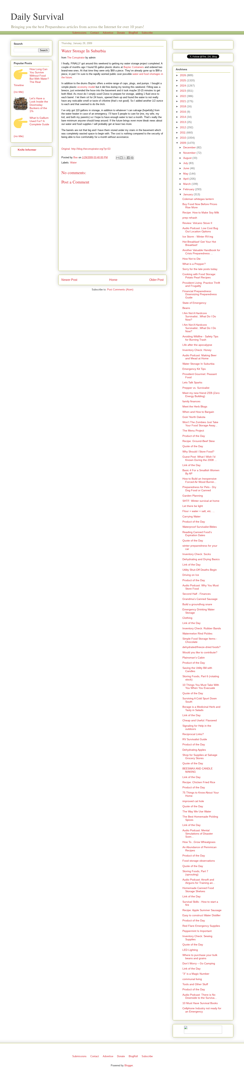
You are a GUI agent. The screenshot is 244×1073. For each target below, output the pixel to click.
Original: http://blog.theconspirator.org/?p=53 (85, 148)
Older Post (156, 279)
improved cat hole (193, 801)
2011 (183, 132)
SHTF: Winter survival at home (200, 500)
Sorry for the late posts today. (200, 269)
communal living (192, 979)
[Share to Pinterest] (132, 158)
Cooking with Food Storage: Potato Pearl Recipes (199, 276)
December (190, 147)
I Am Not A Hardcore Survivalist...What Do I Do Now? (199, 316)
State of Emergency (194, 302)
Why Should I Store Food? (198, 451)
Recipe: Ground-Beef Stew (198, 441)
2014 (183, 116)
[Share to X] (125, 158)
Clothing (187, 617)
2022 (183, 96)
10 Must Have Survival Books (200, 1003)
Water (73, 162)
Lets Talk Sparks (192, 382)
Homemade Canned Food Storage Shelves (198, 889)
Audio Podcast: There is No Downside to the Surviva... (199, 996)
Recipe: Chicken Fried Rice (198, 782)
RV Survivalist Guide (194, 739)
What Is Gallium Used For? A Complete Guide (39, 121)
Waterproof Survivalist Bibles (199, 526)
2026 (183, 75)
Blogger (128, 1065)
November (190, 152)
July (186, 163)
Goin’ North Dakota (193, 417)
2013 (183, 122)
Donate (121, 32)
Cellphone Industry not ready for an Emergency (201, 1010)
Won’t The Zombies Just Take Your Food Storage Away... (200, 424)
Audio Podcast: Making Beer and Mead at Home (199, 357)
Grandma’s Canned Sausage (200, 598)
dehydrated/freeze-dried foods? (201, 647)
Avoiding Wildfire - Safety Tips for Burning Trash (200, 338)
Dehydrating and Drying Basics (201, 559)
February (189, 189)
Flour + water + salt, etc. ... (198, 511)
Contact (94, 32)
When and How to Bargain (198, 411)
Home (113, 279)
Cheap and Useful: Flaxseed (199, 720)
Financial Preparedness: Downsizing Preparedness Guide (199, 294)
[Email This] (118, 158)
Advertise (108, 32)
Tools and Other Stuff (195, 984)
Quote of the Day (192, 446)
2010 (183, 137)
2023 (183, 90)
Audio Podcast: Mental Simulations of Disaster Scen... (197, 833)
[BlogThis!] (121, 158)
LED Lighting (190, 949)
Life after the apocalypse (197, 344)
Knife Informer (27, 149)
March (187, 183)
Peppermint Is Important (197, 930)
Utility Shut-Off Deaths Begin (199, 569)
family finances (191, 401)
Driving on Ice (190, 574)
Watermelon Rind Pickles (197, 633)
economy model (86, 87)
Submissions (79, 32)
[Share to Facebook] (128, 158)
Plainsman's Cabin (193, 657)
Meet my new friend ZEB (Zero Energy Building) (201, 394)
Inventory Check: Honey (196, 349)
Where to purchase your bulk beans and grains (199, 956)
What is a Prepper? (194, 263)
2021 (183, 101)
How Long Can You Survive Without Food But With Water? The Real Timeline (31, 77)
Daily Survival (37, 16)
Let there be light (192, 505)
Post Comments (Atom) (120, 289)
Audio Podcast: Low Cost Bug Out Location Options (200, 230)
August (187, 157)
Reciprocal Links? (193, 734)
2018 (183, 106)
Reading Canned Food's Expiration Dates (197, 534)
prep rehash (189, 217)
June (186, 168)
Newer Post (69, 279)
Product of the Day (193, 435)
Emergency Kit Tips (194, 368)
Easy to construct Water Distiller (201, 915)
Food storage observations (198, 860)
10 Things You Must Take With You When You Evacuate (200, 686)
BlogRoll (133, 32)
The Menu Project (193, 430)
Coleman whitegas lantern (198, 198)
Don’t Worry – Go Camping (198, 963)
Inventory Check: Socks (196, 554)
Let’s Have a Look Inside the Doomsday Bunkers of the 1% (39, 105)
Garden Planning (192, 495)
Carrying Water (191, 516)
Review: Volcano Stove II (197, 223)
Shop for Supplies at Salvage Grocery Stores (199, 756)
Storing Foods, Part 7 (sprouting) (195, 873)
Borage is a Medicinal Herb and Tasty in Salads (201, 708)
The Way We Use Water (196, 811)
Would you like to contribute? (199, 652)
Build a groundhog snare (197, 604)
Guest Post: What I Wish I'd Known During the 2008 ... (199, 458)
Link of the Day (191, 465)
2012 (183, 127)
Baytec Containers (134, 67)
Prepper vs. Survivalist (195, 387)
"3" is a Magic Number (195, 973)
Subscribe (147, 32)
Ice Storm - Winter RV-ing (197, 236)
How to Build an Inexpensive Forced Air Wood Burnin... (199, 480)
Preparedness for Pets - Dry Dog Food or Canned (199, 489)
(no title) (19, 91)
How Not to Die (191, 258)
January (188, 194)
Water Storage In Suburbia (198, 363)
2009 (183, 142)
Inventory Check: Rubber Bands (201, 628)
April (186, 178)
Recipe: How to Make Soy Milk (200, 212)
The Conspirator (76, 57)
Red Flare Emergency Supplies (201, 925)
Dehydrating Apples (194, 749)
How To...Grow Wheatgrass (198, 842)
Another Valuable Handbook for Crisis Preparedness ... (201, 252)
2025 (183, 80)
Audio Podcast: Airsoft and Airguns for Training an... (198, 881)
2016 (183, 111)
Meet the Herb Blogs (194, 406)
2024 (183, 85)
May (186, 173)
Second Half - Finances (196, 593)
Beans (186, 307)
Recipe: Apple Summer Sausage (202, 910)
